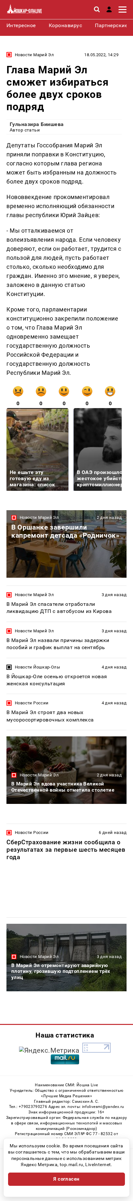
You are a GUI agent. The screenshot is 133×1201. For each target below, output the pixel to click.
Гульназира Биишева (37, 124)
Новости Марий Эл (34, 54)
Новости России (31, 703)
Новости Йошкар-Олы (37, 667)
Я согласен (66, 1179)
